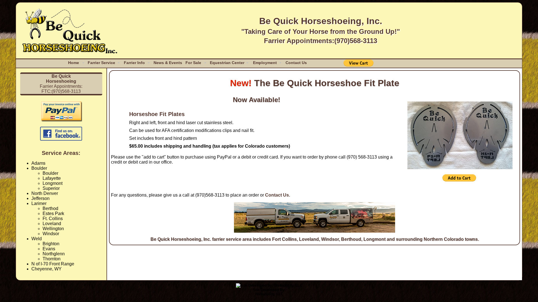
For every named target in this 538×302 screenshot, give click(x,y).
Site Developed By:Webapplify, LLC (269, 292)
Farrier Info (134, 62)
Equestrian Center (227, 62)
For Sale (193, 62)
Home (73, 62)
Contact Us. (277, 195)
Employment (265, 62)
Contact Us (296, 62)
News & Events (168, 62)
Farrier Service (101, 62)
